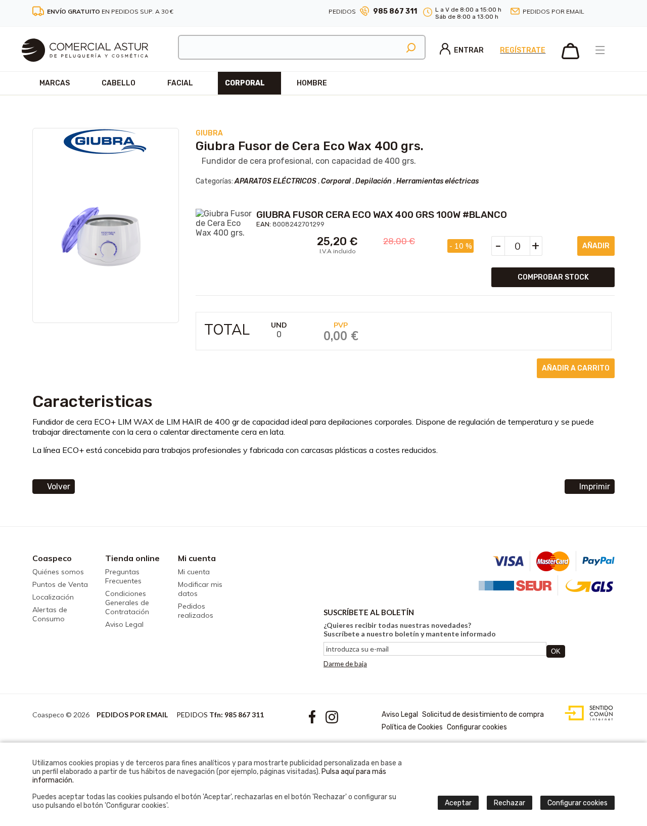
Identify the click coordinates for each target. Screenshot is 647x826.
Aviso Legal (124, 624)
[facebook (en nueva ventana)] (598, 12)
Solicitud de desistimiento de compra (483, 714)
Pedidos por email (553, 11)
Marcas (54, 83)
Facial (180, 83)
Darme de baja (345, 664)
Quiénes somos (58, 571)
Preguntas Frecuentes (123, 576)
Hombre (312, 83)
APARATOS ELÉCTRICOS (275, 181)
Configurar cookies (477, 727)
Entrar (469, 50)
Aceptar (458, 803)
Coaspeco (52, 558)
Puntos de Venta (60, 584)
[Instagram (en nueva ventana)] (611, 12)
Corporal (245, 83)
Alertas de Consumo (49, 614)
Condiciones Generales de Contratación (127, 602)
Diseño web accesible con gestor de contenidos (586, 713)
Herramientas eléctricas (437, 181)
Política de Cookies (412, 727)
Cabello (118, 83)
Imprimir (594, 486)
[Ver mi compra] (570, 57)
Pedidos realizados (195, 611)
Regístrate (522, 50)
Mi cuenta (197, 558)
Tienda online (132, 558)
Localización (53, 597)
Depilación (373, 181)
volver (58, 486)
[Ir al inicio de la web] (85, 68)
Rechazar (509, 803)
